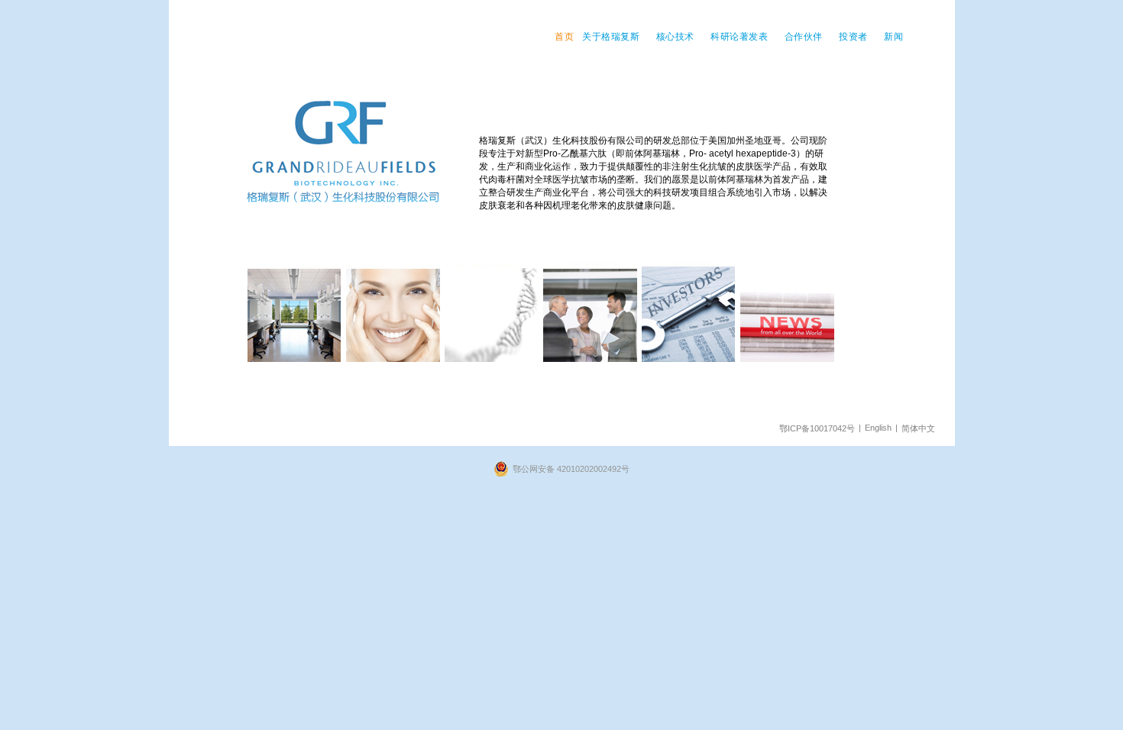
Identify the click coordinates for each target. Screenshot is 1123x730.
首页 (564, 36)
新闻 (893, 36)
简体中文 (918, 428)
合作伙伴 (804, 36)
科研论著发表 (739, 36)
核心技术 (675, 36)
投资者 (853, 36)
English (878, 427)
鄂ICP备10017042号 (817, 428)
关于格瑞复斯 (610, 36)
